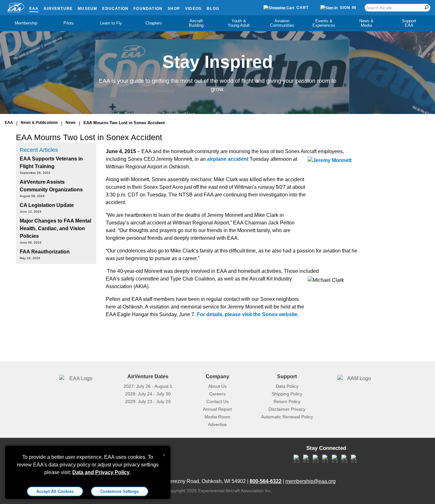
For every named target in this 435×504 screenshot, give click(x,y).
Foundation (147, 8)
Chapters (154, 23)
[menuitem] (26, 23)
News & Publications (39, 122)
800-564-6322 (266, 481)
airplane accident (227, 159)
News (71, 122)
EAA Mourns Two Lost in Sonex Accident (124, 122)
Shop (174, 8)
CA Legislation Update (47, 205)
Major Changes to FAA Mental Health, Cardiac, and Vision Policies (55, 228)
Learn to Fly (111, 23)
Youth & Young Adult (239, 23)
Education (115, 8)
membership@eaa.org (310, 481)
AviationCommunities (282, 23)
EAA (34, 8)
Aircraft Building (196, 23)
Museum (87, 8)
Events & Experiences (323, 23)
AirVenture (58, 8)
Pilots (68, 23)
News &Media (366, 23)
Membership (26, 23)
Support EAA (409, 23)
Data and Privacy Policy (101, 472)
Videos (193, 8)
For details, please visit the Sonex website (247, 314)
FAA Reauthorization (45, 251)
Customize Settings (119, 491)
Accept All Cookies (55, 491)
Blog (213, 8)
